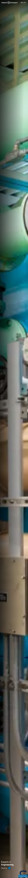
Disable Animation (23, 876)
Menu (22, 2)
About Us (4, 868)
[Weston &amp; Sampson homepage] (9, 2)
